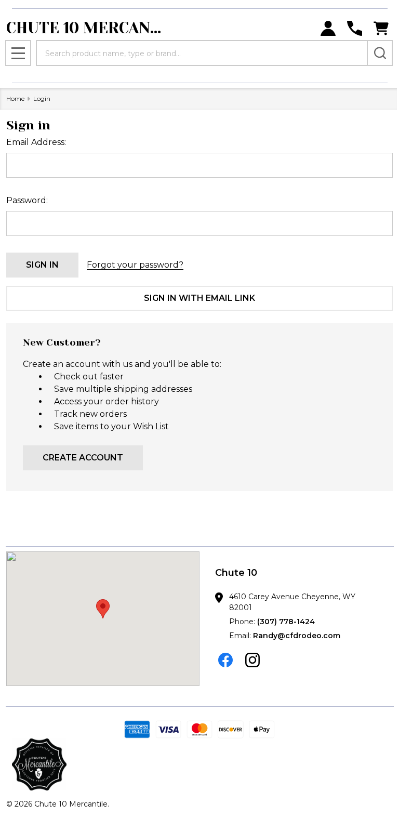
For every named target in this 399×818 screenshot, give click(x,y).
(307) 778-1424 (286, 621)
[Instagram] (252, 660)
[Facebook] (225, 660)
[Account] (328, 28)
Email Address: (36, 142)
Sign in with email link (199, 298)
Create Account (83, 458)
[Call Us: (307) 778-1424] (354, 28)
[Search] (380, 53)
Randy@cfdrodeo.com (296, 635)
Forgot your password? (135, 265)
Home (15, 98)
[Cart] (381, 28)
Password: (27, 200)
